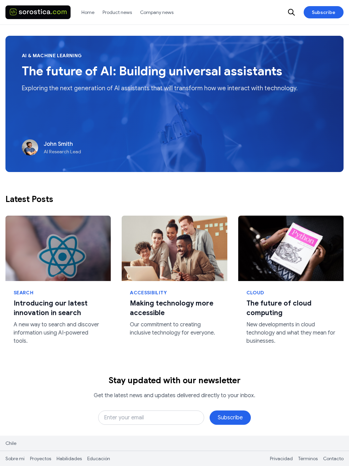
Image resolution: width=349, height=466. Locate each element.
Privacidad (281, 458)
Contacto (333, 458)
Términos (308, 458)
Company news (156, 12)
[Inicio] (38, 12)
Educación (98, 458)
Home (87, 12)
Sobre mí (15, 458)
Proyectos (40, 458)
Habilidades (69, 458)
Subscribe (323, 12)
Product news (117, 12)
